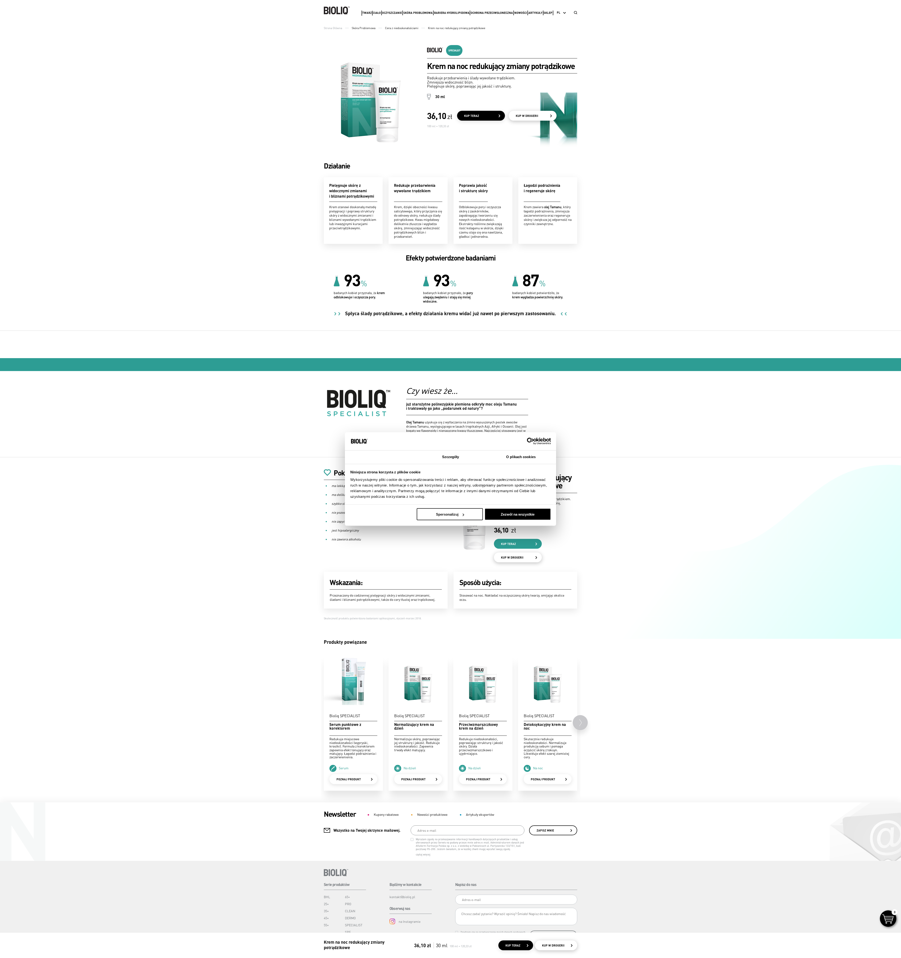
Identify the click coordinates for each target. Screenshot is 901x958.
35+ (326, 911)
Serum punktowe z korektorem (345, 726)
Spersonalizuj (447, 514)
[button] (580, 722)
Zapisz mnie (545, 830)
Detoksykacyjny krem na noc (545, 726)
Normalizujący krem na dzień (414, 726)
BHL (327, 897)
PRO (348, 904)
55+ (326, 925)
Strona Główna (333, 28)
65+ (347, 897)
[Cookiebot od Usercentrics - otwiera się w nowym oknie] (530, 441)
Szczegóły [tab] (450, 457)
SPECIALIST (354, 925)
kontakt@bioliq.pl (402, 897)
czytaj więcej (423, 854)
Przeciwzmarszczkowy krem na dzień (478, 726)
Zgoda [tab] (380, 457)
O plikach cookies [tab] (521, 457)
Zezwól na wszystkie (517, 514)
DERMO (350, 918)
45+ (326, 918)
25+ (326, 904)
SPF (348, 932)
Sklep (548, 13)
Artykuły (535, 13)
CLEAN (350, 911)
